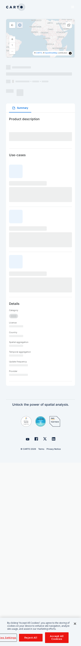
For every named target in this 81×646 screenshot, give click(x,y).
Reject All (30, 637)
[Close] (75, 624)
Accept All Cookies (56, 638)
